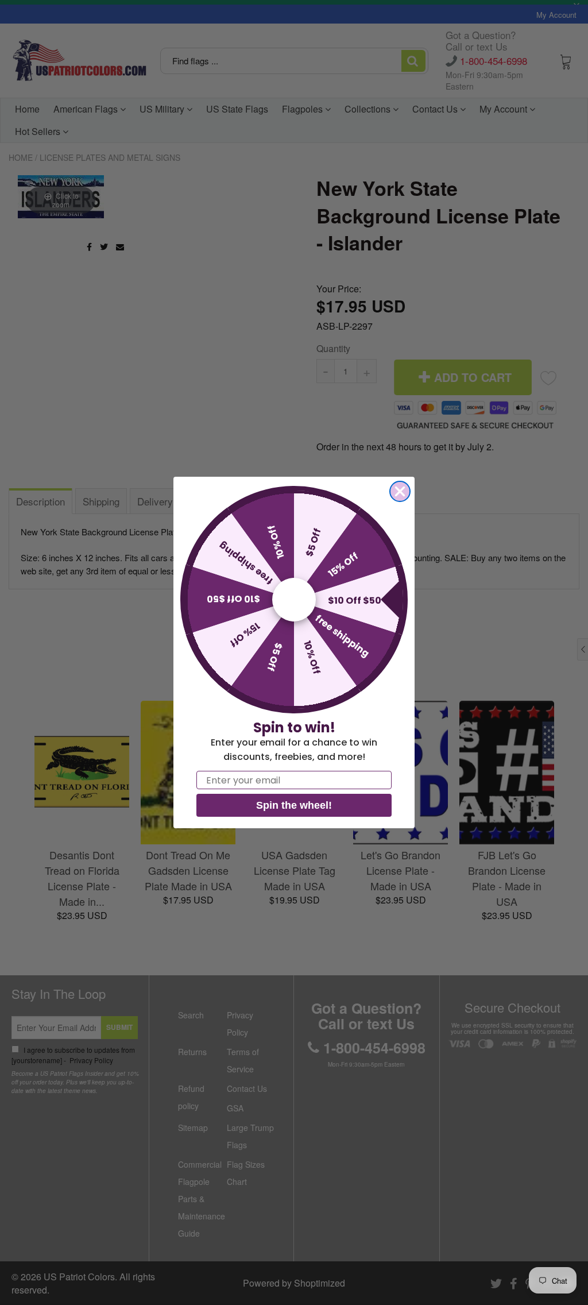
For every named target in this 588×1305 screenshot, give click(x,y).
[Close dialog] (400, 491)
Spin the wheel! (294, 805)
